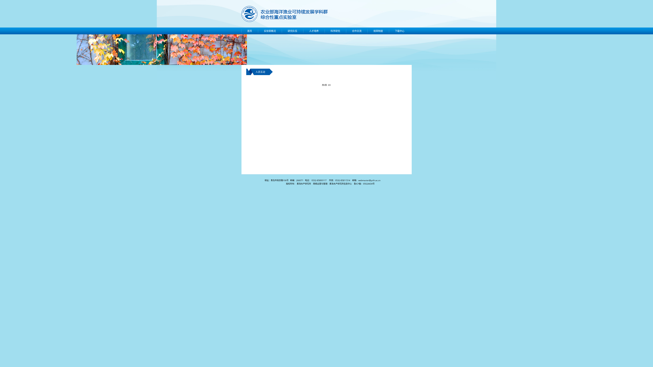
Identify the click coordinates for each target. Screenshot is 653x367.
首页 (249, 30)
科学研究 (335, 30)
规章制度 (378, 30)
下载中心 (399, 30)
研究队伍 (292, 30)
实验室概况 (270, 30)
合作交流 (357, 30)
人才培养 (314, 30)
